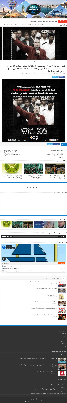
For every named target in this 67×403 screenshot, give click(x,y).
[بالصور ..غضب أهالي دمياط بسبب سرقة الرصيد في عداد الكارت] (62, 284)
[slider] (4, 236)
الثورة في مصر (41, 73)
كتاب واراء (64, 336)
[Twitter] (33, 187)
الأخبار (65, 338)
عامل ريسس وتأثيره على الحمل (50, 295)
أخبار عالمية (47, 73)
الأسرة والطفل (63, 343)
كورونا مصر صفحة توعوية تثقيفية (59, 351)
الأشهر (64, 278)
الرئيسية (64, 24)
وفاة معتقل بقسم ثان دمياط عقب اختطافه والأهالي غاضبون (44, 308)
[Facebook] (36, 187)
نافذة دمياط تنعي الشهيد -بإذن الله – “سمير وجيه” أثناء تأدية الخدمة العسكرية (37, 358)
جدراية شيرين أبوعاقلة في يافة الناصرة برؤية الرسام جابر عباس (57, 176)
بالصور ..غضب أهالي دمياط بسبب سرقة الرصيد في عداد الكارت (43, 281)
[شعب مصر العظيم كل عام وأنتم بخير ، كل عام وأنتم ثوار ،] (62, 317)
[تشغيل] (64, 236)
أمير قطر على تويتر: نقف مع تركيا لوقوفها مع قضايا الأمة (44, 301)
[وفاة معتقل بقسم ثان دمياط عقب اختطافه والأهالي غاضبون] (62, 310)
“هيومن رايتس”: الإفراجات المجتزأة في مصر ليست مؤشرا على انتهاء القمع (38, 365)
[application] (33, 236)
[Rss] (39, 187)
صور (65, 346)
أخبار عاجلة (58, 24)
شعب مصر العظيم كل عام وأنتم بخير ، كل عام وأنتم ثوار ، (44, 314)
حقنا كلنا (30, 73)
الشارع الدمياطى (62, 331)
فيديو (65, 348)
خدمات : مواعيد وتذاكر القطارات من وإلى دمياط (46, 288)
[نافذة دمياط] (33, 9)
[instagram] (27, 187)
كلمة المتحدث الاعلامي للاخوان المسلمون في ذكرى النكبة (44, 21)
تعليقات (53, 278)
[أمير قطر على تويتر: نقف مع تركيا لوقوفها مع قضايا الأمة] (62, 303)
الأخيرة (58, 278)
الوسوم (47, 278)
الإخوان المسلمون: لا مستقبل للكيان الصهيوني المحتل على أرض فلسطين (12, 176)
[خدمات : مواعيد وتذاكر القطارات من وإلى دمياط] (62, 290)
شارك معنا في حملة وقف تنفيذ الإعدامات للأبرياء (45, 371)
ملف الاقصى (63, 341)
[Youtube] (30, 187)
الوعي (33, 73)
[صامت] (8, 236)
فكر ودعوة (21, 73)
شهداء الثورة (26, 73)
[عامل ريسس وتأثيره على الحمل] (62, 297)
